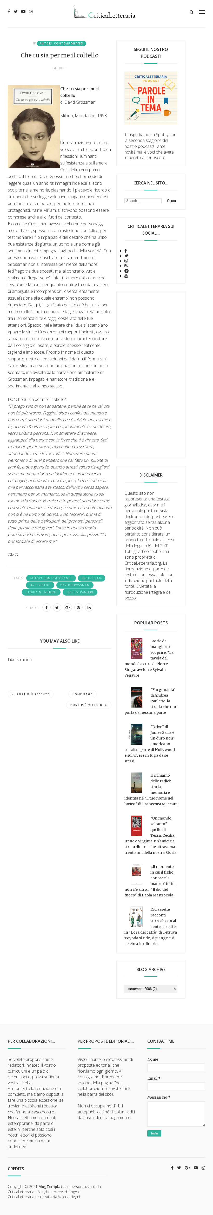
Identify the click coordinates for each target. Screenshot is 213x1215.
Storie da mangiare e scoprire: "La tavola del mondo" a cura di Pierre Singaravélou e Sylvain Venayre (149, 658)
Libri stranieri (80, 592)
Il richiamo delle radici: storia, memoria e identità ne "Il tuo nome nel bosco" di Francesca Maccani (150, 789)
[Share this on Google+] (68, 607)
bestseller (91, 578)
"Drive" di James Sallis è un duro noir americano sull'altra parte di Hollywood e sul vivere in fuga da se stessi (149, 743)
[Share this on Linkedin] (89, 607)
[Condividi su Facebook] (46, 607)
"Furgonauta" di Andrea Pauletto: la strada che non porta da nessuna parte (150, 701)
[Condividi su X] (57, 607)
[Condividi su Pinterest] (78, 607)
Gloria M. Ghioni (41, 592)
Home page (82, 694)
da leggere (40, 585)
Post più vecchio (86, 705)
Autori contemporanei (61, 43)
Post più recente (33, 694)
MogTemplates (52, 1186)
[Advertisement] (150, 375)
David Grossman (75, 585)
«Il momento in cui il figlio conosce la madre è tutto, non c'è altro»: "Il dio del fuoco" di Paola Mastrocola (149, 880)
